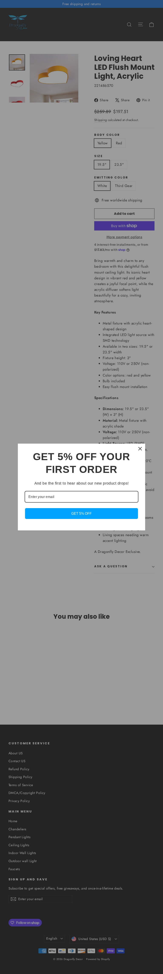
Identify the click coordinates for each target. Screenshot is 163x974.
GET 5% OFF (81, 513)
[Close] (140, 449)
